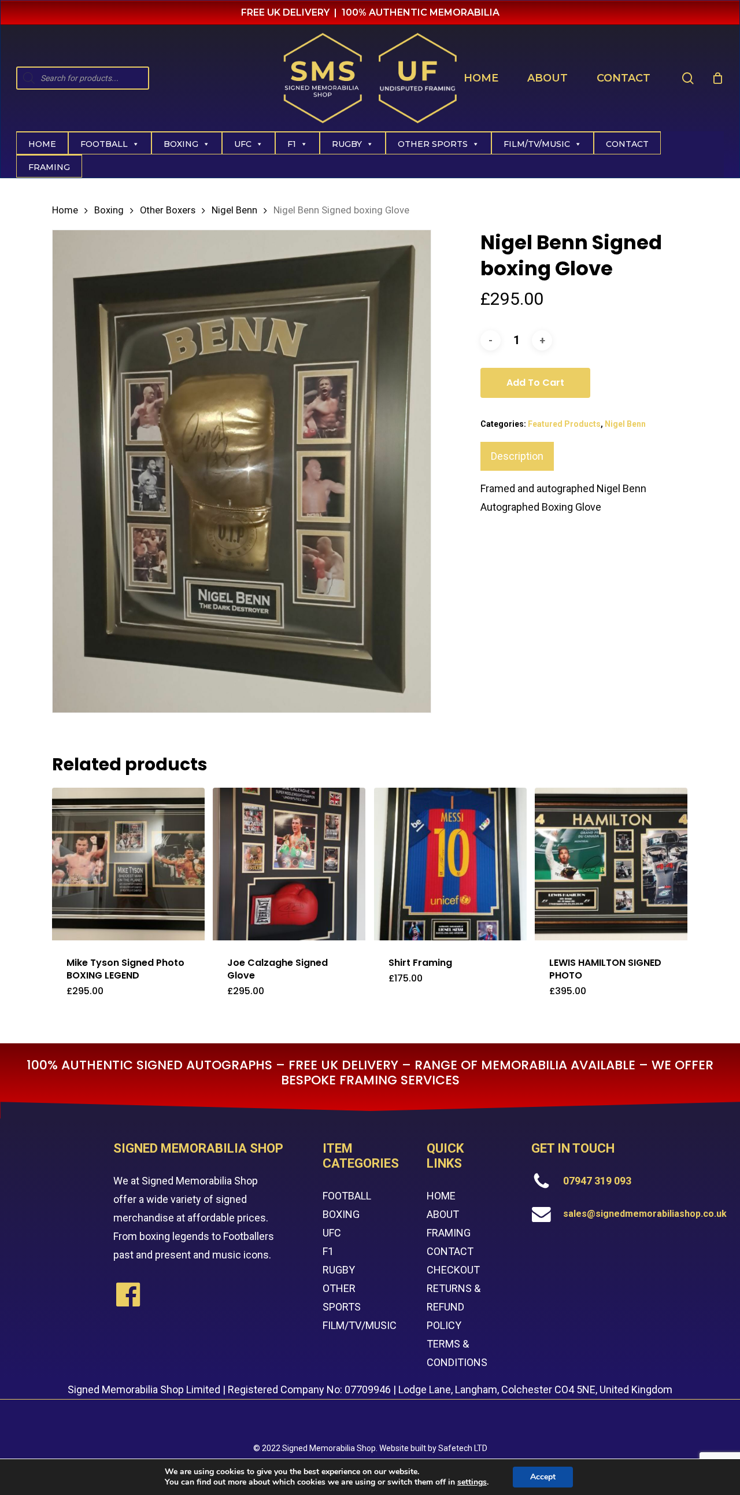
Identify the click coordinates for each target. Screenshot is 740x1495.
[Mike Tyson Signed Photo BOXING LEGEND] (128, 864)
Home (42, 144)
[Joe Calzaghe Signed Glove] (289, 864)
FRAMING (449, 1233)
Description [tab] (517, 456)
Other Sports (433, 144)
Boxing (181, 144)
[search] (688, 78)
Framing (49, 167)
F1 (291, 144)
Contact (627, 144)
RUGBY (339, 1270)
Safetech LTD (462, 1448)
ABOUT (443, 1214)
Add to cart (535, 382)
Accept (543, 1476)
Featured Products (564, 424)
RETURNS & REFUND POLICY (453, 1306)
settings (472, 1482)
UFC (242, 144)
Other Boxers (167, 210)
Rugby (347, 144)
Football (104, 144)
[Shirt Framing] (450, 864)
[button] (125, 998)
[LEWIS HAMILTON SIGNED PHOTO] (611, 864)
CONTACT (450, 1251)
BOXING (341, 1214)
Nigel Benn (234, 210)
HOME (441, 1196)
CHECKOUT (453, 1270)
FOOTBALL (347, 1196)
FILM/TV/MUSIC (537, 144)
